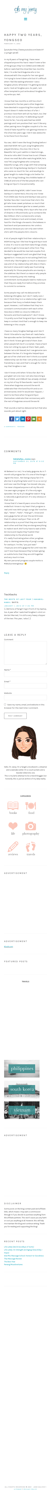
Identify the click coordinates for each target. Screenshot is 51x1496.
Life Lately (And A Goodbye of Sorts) (19, 1247)
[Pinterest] (28, 418)
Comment (8, 639)
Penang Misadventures (13, 1264)
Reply (6, 573)
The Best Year (9, 1262)
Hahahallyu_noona (22, 459)
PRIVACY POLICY (30, 1489)
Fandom (21, 426)
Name (7, 670)
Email (7, 681)
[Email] (33, 418)
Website (8, 693)
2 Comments (10, 426)
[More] (39, 418)
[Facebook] (11, 418)
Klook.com (8, 947)
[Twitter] (17, 418)
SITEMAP (18, 1489)
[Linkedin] (22, 418)
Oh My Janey (25, 10)
